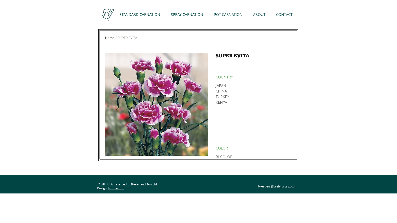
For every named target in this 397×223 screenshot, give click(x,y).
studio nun (116, 188)
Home (110, 38)
